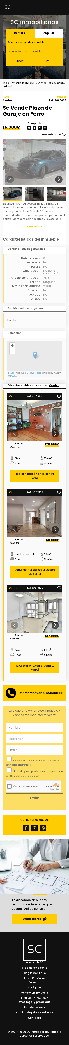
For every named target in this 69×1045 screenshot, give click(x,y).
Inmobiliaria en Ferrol (23, 83)
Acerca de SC (34, 962)
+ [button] (12, 345)
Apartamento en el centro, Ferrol (35, 668)
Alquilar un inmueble (34, 998)
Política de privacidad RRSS (34, 1012)
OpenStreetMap (34, 372)
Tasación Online (34, 978)
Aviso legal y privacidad (34, 1002)
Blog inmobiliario (34, 973)
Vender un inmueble (34, 993)
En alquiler (34, 987)
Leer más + (34, 226)
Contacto (34, 1018)
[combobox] (34, 51)
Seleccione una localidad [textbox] (26, 51)
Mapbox (13, 375)
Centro (54, 385)
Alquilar (48, 33)
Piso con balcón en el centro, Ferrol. (35, 476)
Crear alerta (32, 919)
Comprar (20, 33)
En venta (34, 982)
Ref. (48, 61)
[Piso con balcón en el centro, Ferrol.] (34, 420)
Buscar (20, 61)
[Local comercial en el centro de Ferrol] (34, 516)
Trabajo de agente (34, 968)
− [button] (12, 351)
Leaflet (11, 372)
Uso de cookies (34, 1007)
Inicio (6, 83)
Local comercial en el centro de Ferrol (35, 572)
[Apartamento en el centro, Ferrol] (34, 612)
